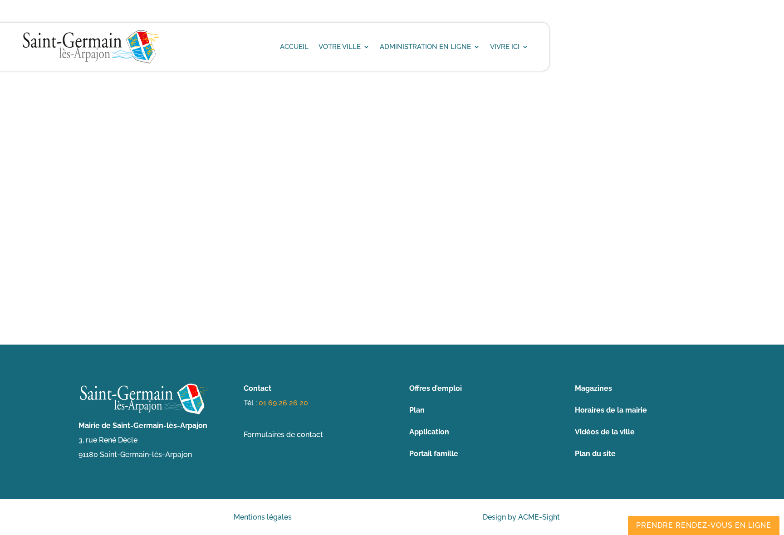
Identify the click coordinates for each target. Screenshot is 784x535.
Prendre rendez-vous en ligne (703, 525)
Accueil (294, 47)
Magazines (593, 388)
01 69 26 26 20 (283, 403)
